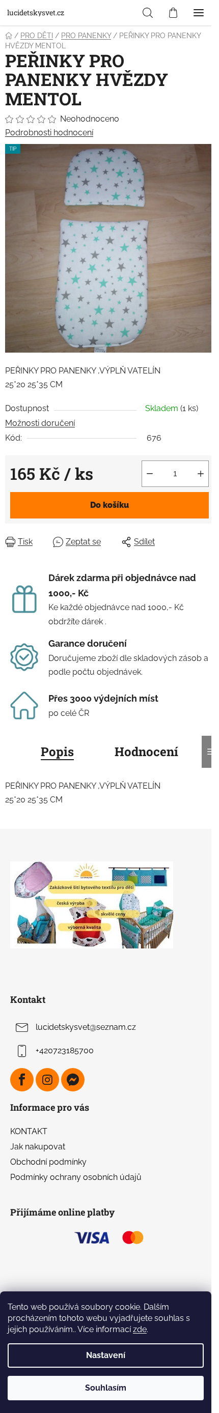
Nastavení (105, 1355)
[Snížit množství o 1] (149, 473)
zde (140, 1329)
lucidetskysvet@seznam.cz (86, 1027)
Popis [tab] (57, 751)
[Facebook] (22, 1079)
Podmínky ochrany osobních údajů (76, 1177)
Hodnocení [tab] (146, 751)
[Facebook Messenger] (73, 1079)
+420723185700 (65, 1050)
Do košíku (109, 505)
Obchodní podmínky (48, 1162)
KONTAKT (28, 1131)
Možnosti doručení (40, 423)
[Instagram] (47, 1079)
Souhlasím (105, 1388)
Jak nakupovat (37, 1146)
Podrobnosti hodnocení (49, 132)
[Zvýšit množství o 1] (200, 473)
